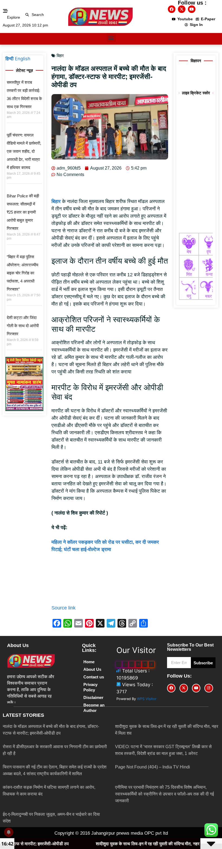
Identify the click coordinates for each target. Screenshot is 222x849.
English (22, 58)
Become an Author (94, 708)
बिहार (60, 55)
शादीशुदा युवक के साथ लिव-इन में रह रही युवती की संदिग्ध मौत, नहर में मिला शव (121, 844)
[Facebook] (171, 9)
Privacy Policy (90, 687)
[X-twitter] (181, 9)
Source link (63, 608)
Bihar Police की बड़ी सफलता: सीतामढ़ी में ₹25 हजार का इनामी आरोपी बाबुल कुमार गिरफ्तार (23, 212)
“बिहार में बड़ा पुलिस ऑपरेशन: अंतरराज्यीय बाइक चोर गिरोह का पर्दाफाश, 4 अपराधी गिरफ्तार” (22, 272)
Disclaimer (93, 697)
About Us (92, 669)
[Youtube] (191, 9)
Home (88, 661)
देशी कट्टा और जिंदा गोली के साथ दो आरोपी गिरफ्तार (23, 325)
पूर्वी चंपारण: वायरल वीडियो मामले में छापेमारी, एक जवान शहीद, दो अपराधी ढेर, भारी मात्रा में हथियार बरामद (24, 151)
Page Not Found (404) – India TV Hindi (152, 767)
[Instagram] (208, 688)
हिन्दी (9, 58)
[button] (27, 14)
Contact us (93, 677)
